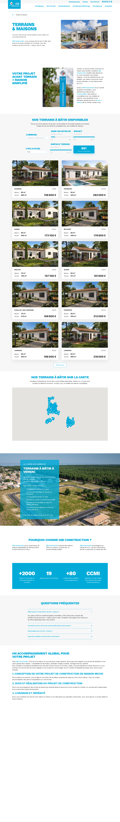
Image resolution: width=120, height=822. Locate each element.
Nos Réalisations (64, 6)
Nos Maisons (39, 6)
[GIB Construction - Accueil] (14, 4)
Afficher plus (60, 365)
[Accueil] (12, 14)
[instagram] (107, 1)
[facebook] (105, 1)
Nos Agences (97, 6)
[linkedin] (103, 1)
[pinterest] (111, 1)
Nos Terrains (51, 6)
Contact (85, 1)
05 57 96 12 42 (94, 1)
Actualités (108, 6)
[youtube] (109, 1)
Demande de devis (74, 1)
